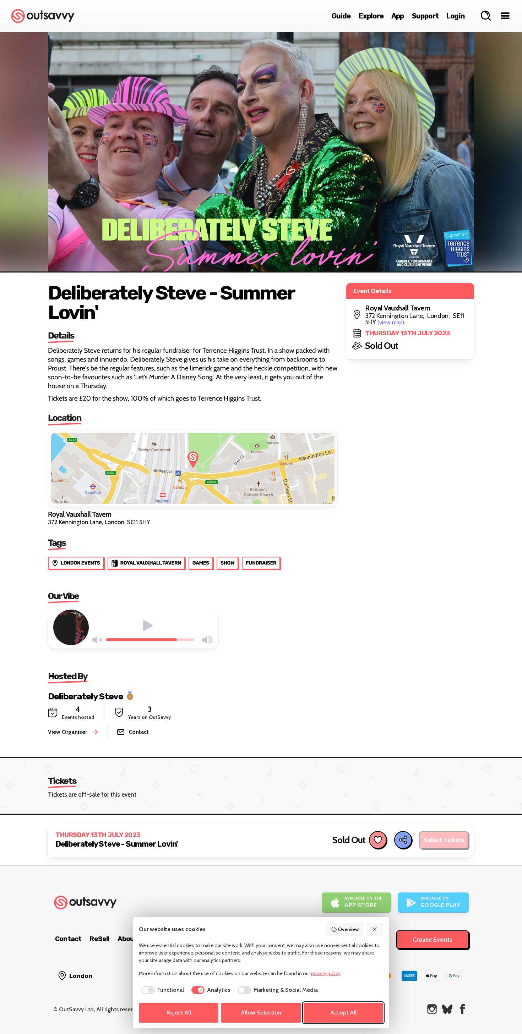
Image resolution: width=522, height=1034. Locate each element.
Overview (348, 929)
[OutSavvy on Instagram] (432, 1009)
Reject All (179, 1012)
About (127, 939)
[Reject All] (375, 929)
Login (455, 16)
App (397, 16)
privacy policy (326, 973)
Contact (68, 939)
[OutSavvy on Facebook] (462, 1009)
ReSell (99, 939)
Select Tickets (444, 840)
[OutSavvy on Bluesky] (447, 1009)
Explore (371, 16)
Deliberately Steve (85, 696)
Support (425, 16)
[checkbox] (161, 990)
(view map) (390, 322)
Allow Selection (261, 1012)
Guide (341, 16)
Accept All (343, 1012)
